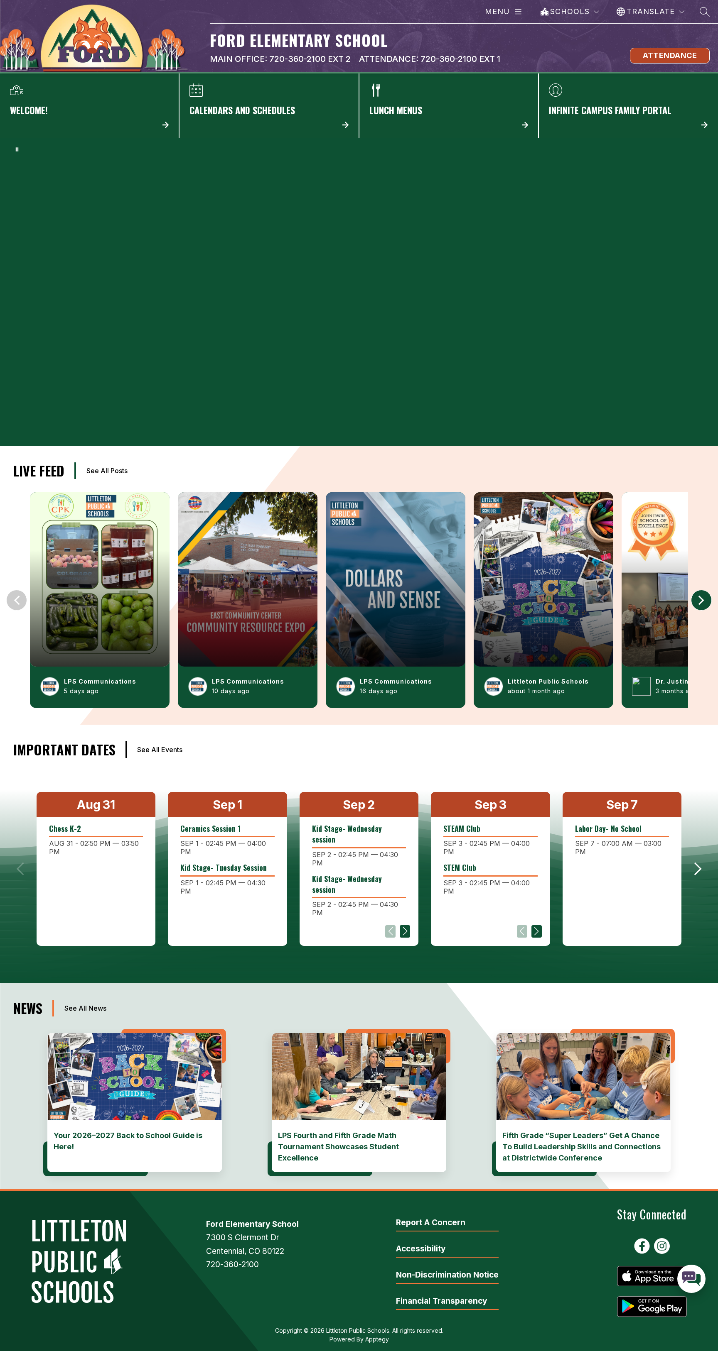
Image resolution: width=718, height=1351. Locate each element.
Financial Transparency (441, 1301)
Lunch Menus (448, 105)
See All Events (159, 749)
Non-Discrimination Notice (447, 1275)
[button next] (701, 600)
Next (405, 931)
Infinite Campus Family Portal (628, 105)
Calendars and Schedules (269, 105)
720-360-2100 (232, 1264)
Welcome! (89, 105)
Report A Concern (430, 1222)
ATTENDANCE (670, 55)
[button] (695, 868)
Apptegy (377, 1339)
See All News (85, 1008)
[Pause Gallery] (17, 149)
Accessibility (420, 1248)
